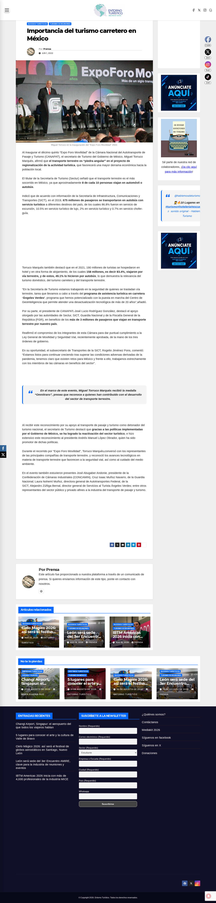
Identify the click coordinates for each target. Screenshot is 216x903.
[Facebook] (193, 10)
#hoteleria (184, 206)
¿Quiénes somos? (153, 714)
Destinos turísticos (78, 671)
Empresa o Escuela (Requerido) (95, 759)
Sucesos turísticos (37, 24)
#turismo (172, 206)
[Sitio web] (41, 591)
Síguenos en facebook (156, 737)
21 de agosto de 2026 (37, 689)
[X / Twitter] (199, 10)
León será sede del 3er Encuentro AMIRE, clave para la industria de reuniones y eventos (43, 764)
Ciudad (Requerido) (89, 769)
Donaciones (149, 753)
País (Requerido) (87, 780)
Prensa (47, 49)
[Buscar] (210, 10)
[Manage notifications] (208, 896)
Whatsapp (84, 791)
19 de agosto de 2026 (176, 689)
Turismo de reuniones (60, 24)
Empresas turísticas (32, 671)
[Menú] (7, 10)
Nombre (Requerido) (89, 726)
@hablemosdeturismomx (189, 195)
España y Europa (30, 675)
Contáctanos (150, 722)
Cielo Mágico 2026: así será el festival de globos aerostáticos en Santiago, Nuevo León (42, 750)
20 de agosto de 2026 (130, 689)
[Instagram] (205, 10)
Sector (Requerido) (88, 747)
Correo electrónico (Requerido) (94, 737)
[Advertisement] (84, 242)
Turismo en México (77, 675)
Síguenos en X (151, 745)
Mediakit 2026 (151, 729)
